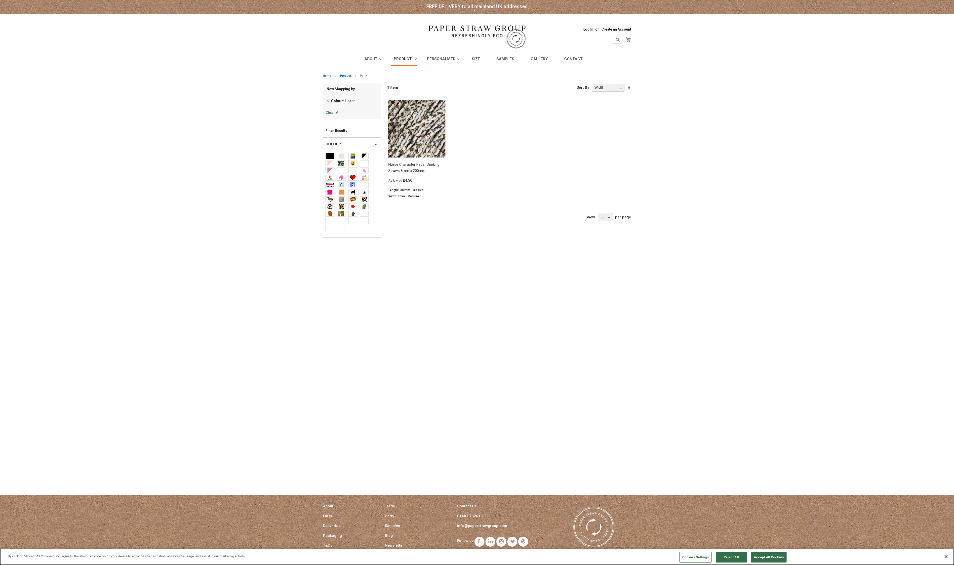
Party (389, 516)
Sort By (583, 87)
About (328, 506)
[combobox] (617, 40)
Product (345, 76)
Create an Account (616, 29)
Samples (392, 526)
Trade (390, 506)
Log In (588, 29)
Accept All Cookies (769, 557)
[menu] (477, 59)
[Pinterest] (523, 542)
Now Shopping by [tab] (341, 89)
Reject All (731, 557)
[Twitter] (512, 542)
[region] (477, 557)
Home (327, 76)
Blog (389, 535)
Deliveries (331, 526)
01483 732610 (470, 516)
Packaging (332, 535)
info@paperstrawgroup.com (482, 526)
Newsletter (394, 545)
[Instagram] (501, 542)
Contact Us (467, 506)
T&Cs (327, 545)
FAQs (327, 516)
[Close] (946, 556)
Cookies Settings (695, 557)
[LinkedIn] (490, 542)
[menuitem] (371, 59)
